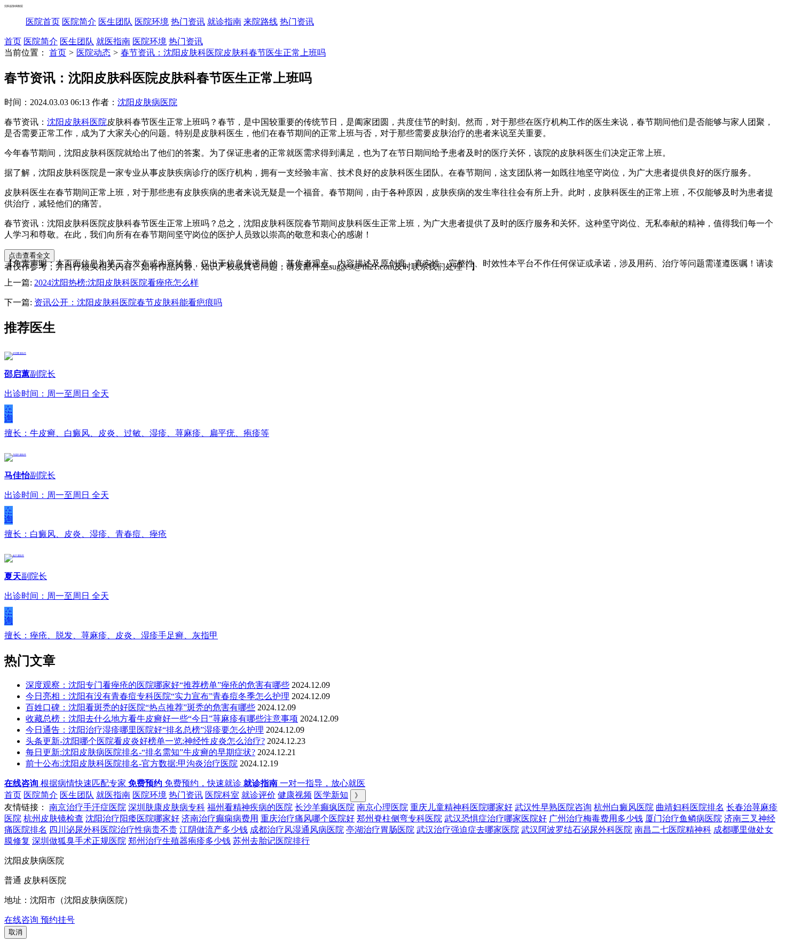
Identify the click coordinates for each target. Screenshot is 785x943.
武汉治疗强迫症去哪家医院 (468, 829)
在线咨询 (8, 413)
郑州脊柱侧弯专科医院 (399, 818)
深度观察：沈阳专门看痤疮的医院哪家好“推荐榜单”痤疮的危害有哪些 (157, 685)
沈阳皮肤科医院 (77, 121)
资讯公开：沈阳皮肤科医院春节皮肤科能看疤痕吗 (128, 302)
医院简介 (79, 21)
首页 (12, 41)
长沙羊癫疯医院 (325, 807)
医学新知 (331, 794)
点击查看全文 (29, 255)
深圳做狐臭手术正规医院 (79, 840)
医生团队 (115, 21)
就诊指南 (224, 21)
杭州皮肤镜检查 (53, 818)
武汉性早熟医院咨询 (553, 807)
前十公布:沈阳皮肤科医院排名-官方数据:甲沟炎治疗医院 (132, 763)
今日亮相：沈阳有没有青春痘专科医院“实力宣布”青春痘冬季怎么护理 (157, 696)
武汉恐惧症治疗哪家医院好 (495, 818)
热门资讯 (188, 21)
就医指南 (113, 41)
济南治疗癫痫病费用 (220, 818)
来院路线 (261, 21)
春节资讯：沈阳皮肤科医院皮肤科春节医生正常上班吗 (223, 52)
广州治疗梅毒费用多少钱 (596, 818)
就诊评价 (258, 794)
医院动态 (93, 52)
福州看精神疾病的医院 (250, 807)
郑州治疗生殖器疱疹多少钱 (179, 840)
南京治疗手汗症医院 (87, 807)
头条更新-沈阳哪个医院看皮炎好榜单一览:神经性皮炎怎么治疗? (145, 741)
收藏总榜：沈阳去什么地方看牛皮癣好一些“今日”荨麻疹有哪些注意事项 (162, 718)
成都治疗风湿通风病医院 (297, 829)
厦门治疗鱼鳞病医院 (683, 818)
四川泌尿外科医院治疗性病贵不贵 (113, 829)
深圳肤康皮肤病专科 (166, 807)
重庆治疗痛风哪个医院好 (308, 818)
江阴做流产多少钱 (213, 829)
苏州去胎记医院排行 (271, 840)
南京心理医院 (382, 807)
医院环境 (152, 21)
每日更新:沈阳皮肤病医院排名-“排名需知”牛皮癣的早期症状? (140, 752)
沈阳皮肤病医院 (147, 102)
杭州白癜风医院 (624, 807)
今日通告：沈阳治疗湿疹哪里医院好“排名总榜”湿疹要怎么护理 (145, 729)
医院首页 (43, 21)
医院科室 (222, 794)
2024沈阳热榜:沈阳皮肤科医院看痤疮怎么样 (116, 282)
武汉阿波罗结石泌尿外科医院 (576, 829)
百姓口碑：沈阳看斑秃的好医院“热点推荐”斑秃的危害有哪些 (140, 707)
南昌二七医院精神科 (672, 829)
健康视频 (295, 794)
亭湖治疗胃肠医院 (380, 829)
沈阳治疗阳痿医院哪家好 (132, 818)
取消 (15, 932)
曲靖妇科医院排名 (690, 807)
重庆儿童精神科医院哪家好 (461, 807)
